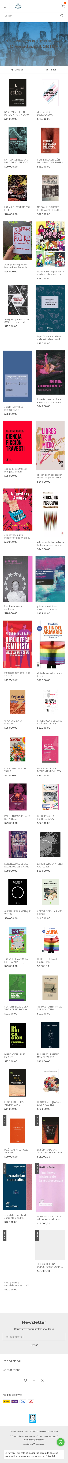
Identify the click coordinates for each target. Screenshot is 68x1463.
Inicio (8, 41)
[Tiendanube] (34, 1444)
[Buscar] (61, 15)
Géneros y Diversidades (26, 41)
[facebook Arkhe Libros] (34, 1380)
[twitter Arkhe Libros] (42, 1380)
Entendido (51, 1456)
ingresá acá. (53, 1436)
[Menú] (5, 6)
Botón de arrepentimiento (34, 1440)
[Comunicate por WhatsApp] (61, 1442)
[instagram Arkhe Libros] (25, 1380)
